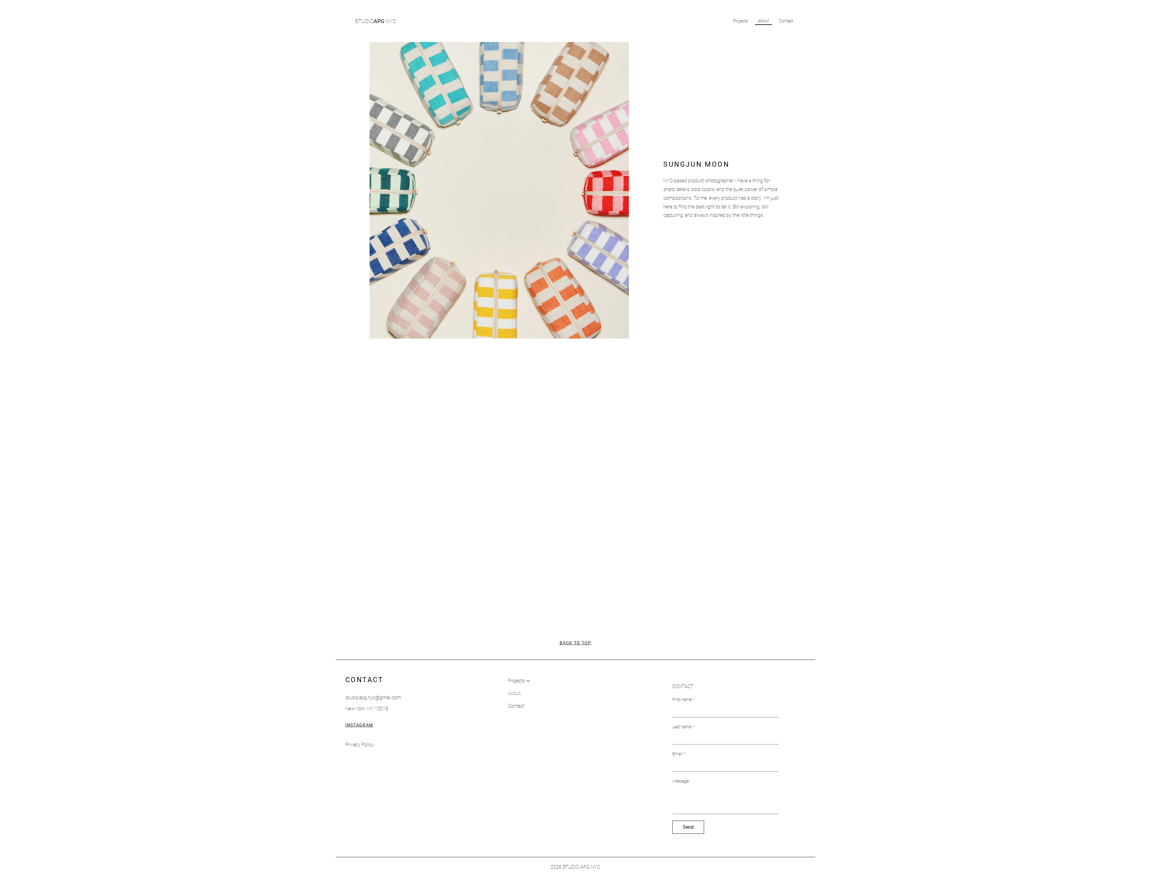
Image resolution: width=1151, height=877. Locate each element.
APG (375, 21)
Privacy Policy (359, 744)
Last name (683, 726)
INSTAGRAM (359, 725)
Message (680, 781)
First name (683, 699)
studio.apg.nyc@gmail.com (373, 697)
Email (679, 753)
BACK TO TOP (575, 642)
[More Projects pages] (528, 680)
